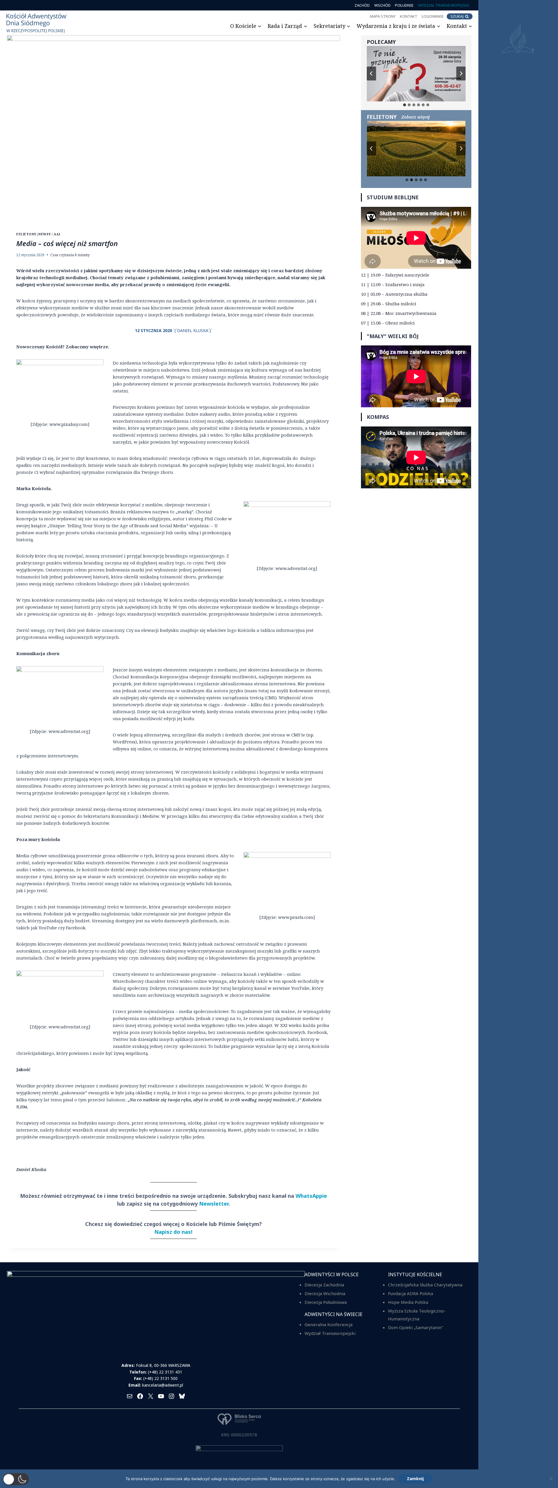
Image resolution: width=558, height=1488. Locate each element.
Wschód (382, 5)
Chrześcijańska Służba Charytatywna (425, 1285)
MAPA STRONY (383, 16)
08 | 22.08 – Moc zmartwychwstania (399, 313)
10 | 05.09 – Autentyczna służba (394, 294)
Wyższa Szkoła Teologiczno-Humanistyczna (417, 1315)
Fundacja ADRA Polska (410, 1293)
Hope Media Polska (408, 1302)
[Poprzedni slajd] (371, 148)
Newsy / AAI (49, 234)
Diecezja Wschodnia (325, 1293)
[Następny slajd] (461, 73)
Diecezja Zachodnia (324, 1285)
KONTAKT (408, 16)
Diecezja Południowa (326, 1302)
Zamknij (415, 1478)
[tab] (404, 104)
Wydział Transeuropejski (443, 5)
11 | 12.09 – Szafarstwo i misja (393, 284)
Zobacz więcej (415, 117)
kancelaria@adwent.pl (162, 1385)
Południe (404, 5)
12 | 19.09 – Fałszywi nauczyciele (395, 275)
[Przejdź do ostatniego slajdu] (371, 73)
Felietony (26, 234)
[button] (16, 1479)
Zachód (362, 5)
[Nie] (551, 1479)
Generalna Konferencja (329, 1324)
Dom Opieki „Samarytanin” (415, 1327)
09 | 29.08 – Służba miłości (388, 303)
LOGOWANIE (433, 16)
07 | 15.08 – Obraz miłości (388, 323)
